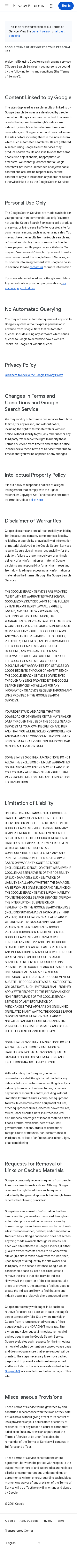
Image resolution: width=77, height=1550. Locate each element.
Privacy (47, 1521)
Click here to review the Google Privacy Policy (34, 375)
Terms (60, 1521)
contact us (36, 267)
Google (10, 1521)
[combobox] (23, 1543)
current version (41, 31)
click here (37, 499)
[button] (6, 6)
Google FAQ (12, 1371)
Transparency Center (19, 1530)
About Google (29, 1521)
